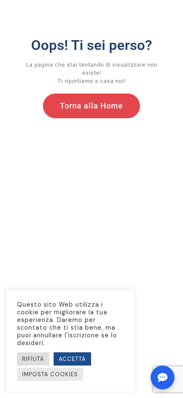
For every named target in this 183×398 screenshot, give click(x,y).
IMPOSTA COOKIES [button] (50, 374)
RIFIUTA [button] (33, 359)
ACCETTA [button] (72, 359)
